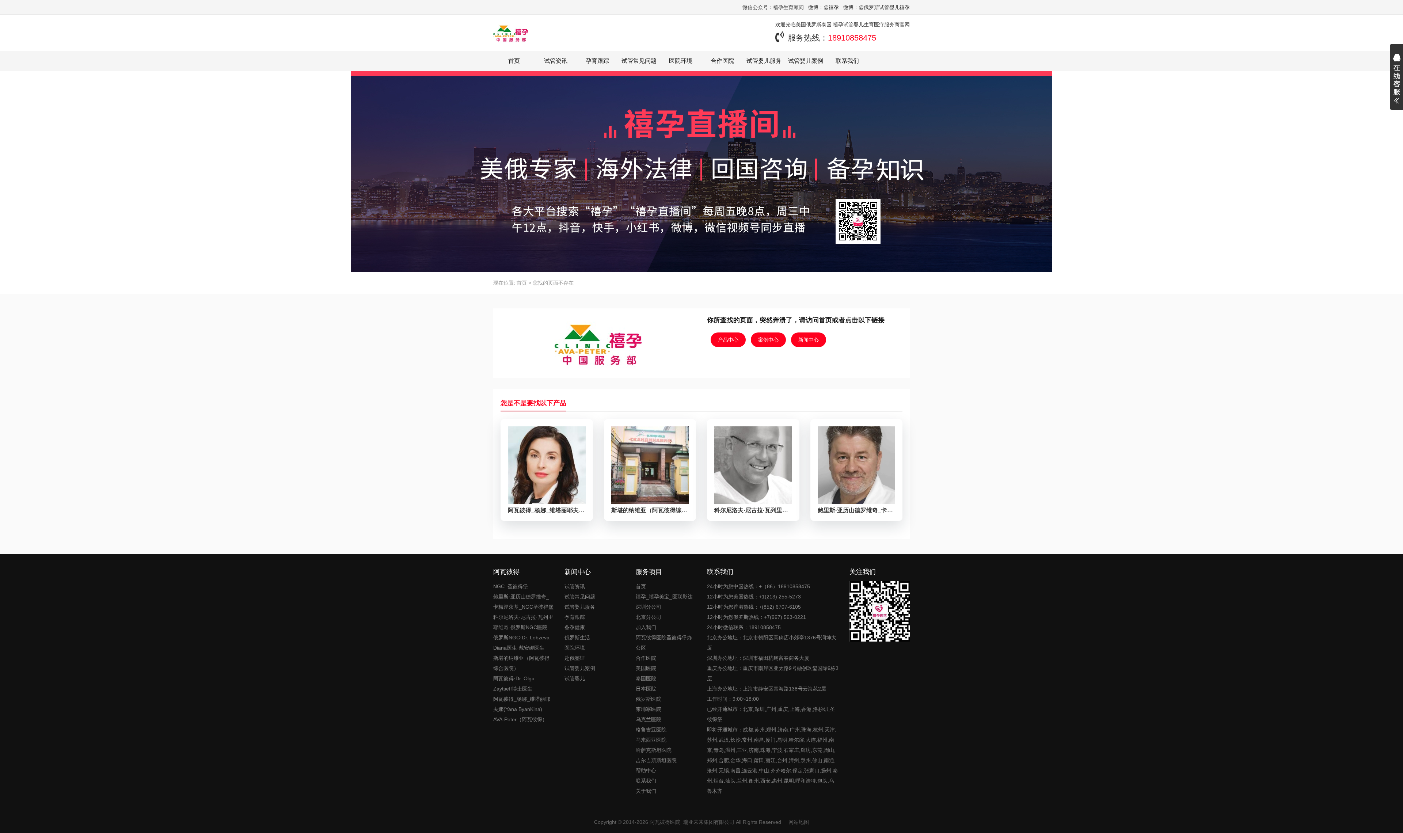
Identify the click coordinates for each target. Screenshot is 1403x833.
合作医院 (722, 61)
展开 (1396, 79)
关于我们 (646, 791)
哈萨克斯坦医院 (654, 750)
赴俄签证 (574, 658)
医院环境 (680, 61)
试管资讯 (555, 61)
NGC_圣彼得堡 (510, 586)
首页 (514, 61)
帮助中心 (646, 770)
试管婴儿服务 (764, 61)
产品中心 (728, 340)
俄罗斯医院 (648, 699)
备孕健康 (574, 627)
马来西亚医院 (651, 740)
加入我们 (646, 627)
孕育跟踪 (597, 61)
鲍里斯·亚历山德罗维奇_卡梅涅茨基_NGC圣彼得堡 (523, 602)
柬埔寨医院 (648, 709)
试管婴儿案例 (805, 61)
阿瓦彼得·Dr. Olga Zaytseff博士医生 (514, 684)
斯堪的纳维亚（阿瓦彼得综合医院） (521, 663)
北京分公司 (648, 617)
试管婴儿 (574, 678)
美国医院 (646, 668)
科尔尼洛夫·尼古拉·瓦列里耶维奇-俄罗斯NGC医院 (523, 622)
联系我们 (847, 61)
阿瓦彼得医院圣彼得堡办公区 (664, 643)
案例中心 (768, 340)
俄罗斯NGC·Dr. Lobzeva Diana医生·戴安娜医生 (521, 643)
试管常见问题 (639, 61)
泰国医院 (646, 678)
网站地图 (798, 822)
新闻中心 (808, 340)
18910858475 (852, 37)
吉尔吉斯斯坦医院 (656, 760)
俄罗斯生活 (577, 637)
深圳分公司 (648, 607)
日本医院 (646, 689)
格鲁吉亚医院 (651, 730)
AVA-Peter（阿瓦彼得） (520, 719)
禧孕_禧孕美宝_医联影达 (664, 597)
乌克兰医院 (648, 719)
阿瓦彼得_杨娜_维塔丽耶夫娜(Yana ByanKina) (521, 704)
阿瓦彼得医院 (665, 822)
